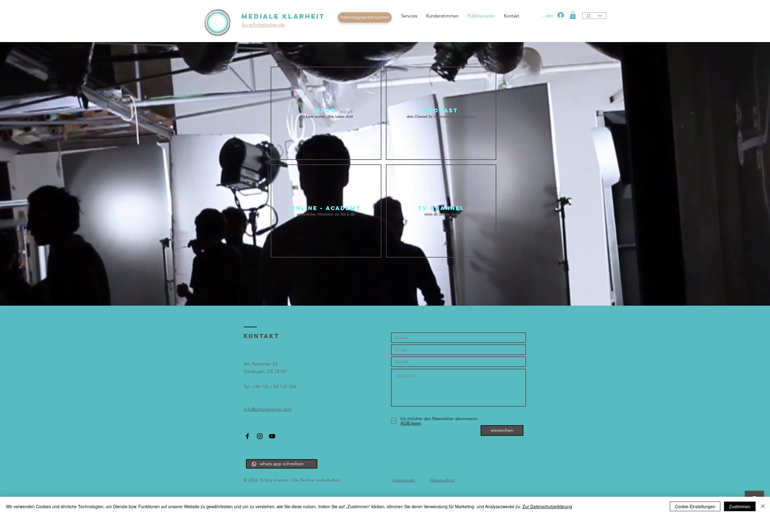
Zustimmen (739, 506)
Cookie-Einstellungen (695, 506)
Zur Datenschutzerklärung (547, 506)
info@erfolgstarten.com (268, 409)
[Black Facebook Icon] (247, 436)
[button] (365, 17)
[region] (218, 22)
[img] (326, 211)
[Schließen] (762, 506)
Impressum (405, 480)
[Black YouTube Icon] (272, 436)
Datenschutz (442, 480)
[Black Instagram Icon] (259, 436)
